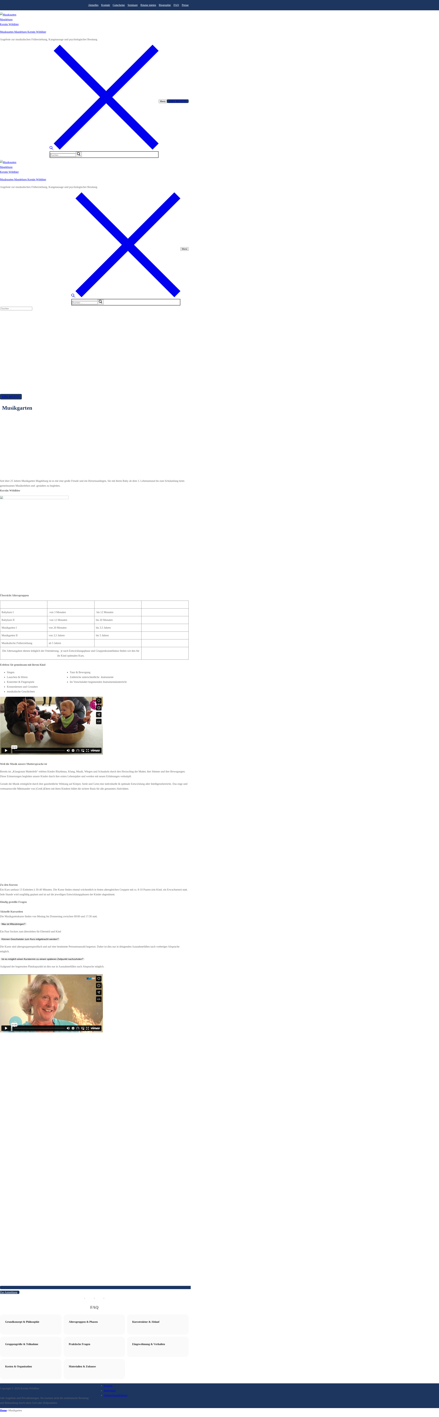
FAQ (176, 5)
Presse (185, 5)
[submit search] (79, 154)
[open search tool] (104, 148)
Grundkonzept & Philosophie (22, 1321)
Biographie (165, 5)
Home (3, 1410)
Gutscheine (119, 5)
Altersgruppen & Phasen (83, 1321)
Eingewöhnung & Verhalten (148, 1344)
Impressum (110, 1390)
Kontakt (105, 5)
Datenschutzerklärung (115, 1395)
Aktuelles (93, 5)
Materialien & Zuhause (82, 1366)
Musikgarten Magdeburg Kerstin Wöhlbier (23, 31)
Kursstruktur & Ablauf (145, 1321)
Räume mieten (148, 5)
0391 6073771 (178, 101)
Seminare (133, 5)
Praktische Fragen (79, 1344)
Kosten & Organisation (18, 1366)
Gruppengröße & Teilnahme (21, 1344)
